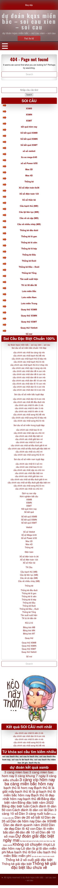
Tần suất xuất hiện (29, 279)
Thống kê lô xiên (29, 242)
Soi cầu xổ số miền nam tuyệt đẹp (29, 459)
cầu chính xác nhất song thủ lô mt (29, 454)
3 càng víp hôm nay (37, 779)
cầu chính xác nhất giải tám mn (29, 476)
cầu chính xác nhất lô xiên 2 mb (29, 405)
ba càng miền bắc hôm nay (29, 783)
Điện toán (29, 551)
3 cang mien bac (16, 772)
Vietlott (29, 527)
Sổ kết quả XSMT (29, 145)
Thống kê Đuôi (29, 260)
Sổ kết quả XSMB (29, 132)
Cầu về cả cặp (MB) (29, 218)
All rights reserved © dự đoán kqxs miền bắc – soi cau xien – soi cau (30, 879)
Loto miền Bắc (29, 291)
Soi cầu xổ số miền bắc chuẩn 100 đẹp (29, 347)
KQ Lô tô (29, 622)
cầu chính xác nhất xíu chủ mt (29, 451)
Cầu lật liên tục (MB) (29, 212)
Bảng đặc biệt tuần (16, 806)
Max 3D (29, 169)
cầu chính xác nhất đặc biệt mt (29, 436)
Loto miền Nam (29, 297)
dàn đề (14, 832)
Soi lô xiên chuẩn (48, 856)
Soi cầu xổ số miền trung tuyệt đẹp (29, 425)
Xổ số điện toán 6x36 (29, 187)
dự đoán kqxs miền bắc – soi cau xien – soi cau (29, 344)
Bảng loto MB (29, 627)
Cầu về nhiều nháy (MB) (29, 224)
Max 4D (29, 175)
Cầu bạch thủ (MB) (29, 205)
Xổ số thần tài (29, 199)
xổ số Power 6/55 (29, 163)
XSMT (29, 120)
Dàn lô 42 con (25, 828)
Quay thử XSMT (29, 321)
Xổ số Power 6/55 (29, 538)
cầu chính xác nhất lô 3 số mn (29, 463)
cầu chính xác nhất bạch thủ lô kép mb (29, 358)
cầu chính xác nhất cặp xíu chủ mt (29, 432)
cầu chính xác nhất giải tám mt (29, 439)
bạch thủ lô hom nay (19, 787)
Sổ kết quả (29, 512)
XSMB (29, 108)
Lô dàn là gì (30, 848)
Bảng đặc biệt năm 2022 (36, 802)
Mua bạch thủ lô (19, 851)
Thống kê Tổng (29, 272)
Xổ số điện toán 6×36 (29, 556)
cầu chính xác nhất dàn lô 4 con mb (29, 386)
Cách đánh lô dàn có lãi (29, 809)
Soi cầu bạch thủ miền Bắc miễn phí (30, 853)
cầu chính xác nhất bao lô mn (29, 466)
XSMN (29, 114)
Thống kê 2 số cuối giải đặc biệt (29, 859)
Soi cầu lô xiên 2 (37, 856)
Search (29, 95)
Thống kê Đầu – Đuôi (29, 266)
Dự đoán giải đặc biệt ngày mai (28, 838)
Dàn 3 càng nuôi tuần (35, 813)
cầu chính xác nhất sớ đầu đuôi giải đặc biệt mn (29, 482)
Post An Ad (29, 38)
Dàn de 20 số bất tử (29, 817)
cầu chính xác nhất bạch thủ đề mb (29, 355)
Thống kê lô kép (29, 248)
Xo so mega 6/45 (29, 157)
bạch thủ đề (32, 798)
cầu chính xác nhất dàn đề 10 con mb (29, 380)
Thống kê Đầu (29, 254)
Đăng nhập (29, 4)
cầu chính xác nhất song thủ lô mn (29, 485)
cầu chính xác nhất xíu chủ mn (29, 488)
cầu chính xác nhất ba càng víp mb (29, 352)
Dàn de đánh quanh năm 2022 (25, 824)
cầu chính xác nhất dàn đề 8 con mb (29, 377)
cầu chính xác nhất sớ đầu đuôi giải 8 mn (29, 479)
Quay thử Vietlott (29, 327)
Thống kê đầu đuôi (29, 230)
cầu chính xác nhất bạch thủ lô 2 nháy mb (29, 364)
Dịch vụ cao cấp (29, 493)
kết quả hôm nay (29, 126)
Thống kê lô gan (29, 236)
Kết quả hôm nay (29, 508)
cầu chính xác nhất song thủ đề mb (29, 414)
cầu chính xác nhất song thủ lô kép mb (29, 417)
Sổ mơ (29, 333)
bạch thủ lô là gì (27, 791)
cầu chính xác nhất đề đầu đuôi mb (29, 402)
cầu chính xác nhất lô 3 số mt (29, 442)
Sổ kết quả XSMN (29, 138)
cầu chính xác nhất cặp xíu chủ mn (29, 470)
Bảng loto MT (29, 633)
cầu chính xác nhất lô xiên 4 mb (29, 411)
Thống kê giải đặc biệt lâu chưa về (33, 865)
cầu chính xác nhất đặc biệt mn (29, 473)
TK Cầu (29, 567)
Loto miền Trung (29, 303)
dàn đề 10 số (29, 832)
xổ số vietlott (29, 151)
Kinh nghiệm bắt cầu (29, 496)
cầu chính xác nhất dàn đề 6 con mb (29, 374)
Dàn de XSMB (45, 821)
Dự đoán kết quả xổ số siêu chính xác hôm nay (36, 841)
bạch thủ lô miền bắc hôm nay (30, 793)
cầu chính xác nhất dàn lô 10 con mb (29, 383)
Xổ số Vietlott (29, 531)
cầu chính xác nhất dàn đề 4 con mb (29, 371)
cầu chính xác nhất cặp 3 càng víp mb (29, 368)
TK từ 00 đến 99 (29, 285)
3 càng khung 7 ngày (30, 775)
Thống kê (29, 181)
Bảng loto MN (29, 630)
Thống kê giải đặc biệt (17, 864)
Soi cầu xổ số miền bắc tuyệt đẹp (29, 394)
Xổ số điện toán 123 (29, 193)
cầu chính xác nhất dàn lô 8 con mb (29, 398)
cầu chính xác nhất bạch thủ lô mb (29, 361)
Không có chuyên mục (32, 844)
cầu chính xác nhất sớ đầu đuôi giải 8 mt (29, 445)
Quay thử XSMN (29, 315)
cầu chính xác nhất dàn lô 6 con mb (29, 389)
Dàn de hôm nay (22, 821)
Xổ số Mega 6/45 (29, 534)
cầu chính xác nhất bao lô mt (29, 429)
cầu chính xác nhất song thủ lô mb (29, 420)
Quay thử (29, 638)
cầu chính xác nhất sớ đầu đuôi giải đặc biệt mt (29, 448)
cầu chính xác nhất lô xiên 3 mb (29, 408)
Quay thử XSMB (29, 309)
